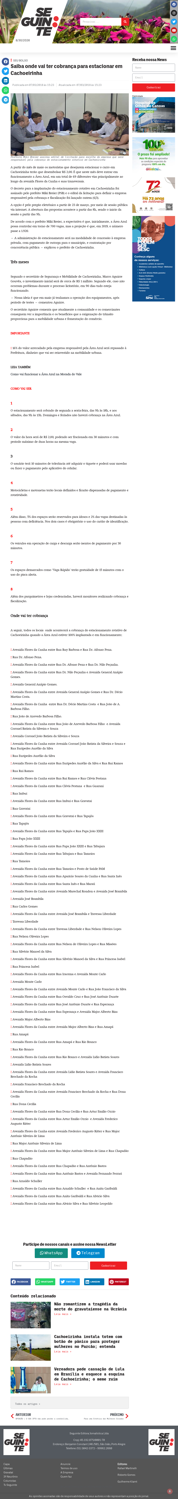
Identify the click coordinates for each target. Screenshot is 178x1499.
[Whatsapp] (174, 39)
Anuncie (65, 1464)
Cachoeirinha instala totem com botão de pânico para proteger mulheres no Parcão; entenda (88, 1341)
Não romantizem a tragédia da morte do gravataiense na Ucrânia (90, 1306)
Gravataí (8, 1472)
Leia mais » (62, 1314)
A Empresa (66, 1472)
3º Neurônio (10, 1476)
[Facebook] (174, 4)
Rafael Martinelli (127, 1468)
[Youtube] (174, 30)
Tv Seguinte (10, 1485)
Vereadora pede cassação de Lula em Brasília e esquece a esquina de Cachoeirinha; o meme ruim (89, 1374)
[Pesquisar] (125, 22)
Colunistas (9, 1480)
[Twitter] (174, 22)
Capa (6, 1464)
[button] (6, 62)
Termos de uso (68, 1468)
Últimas (8, 1468)
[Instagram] (174, 13)
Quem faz (66, 1476)
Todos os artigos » (27, 1404)
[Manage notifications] (170, 1491)
